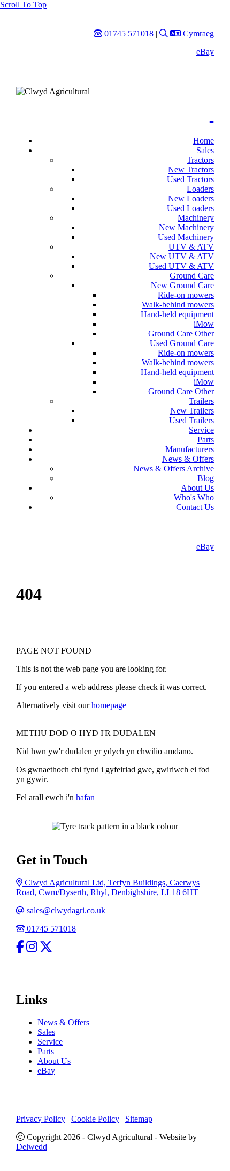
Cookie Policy (95, 1118)
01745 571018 (50, 928)
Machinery (196, 217)
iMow (204, 323)
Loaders (200, 188)
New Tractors (191, 169)
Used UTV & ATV (181, 266)
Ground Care (192, 275)
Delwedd (31, 1146)
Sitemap (138, 1118)
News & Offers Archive (173, 468)
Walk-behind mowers (178, 304)
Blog (205, 478)
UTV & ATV (191, 246)
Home (203, 140)
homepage (108, 705)
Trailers (201, 401)
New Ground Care (182, 285)
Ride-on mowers (186, 294)
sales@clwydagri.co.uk (64, 910)
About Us (197, 487)
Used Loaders (190, 208)
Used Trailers (191, 420)
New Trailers (192, 410)
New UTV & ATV (182, 256)
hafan (85, 797)
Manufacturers (189, 449)
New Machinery (186, 227)
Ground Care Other (181, 333)
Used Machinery (186, 237)
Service (201, 429)
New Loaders (191, 198)
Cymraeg (197, 33)
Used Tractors (190, 179)
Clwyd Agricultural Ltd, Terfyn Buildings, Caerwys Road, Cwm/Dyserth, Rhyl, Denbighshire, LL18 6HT (108, 887)
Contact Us (195, 507)
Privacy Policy (40, 1118)
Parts (205, 439)
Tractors (200, 159)
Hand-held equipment (177, 314)
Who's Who (194, 497)
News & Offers (188, 458)
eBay (205, 51)
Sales (205, 150)
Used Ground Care (182, 343)
